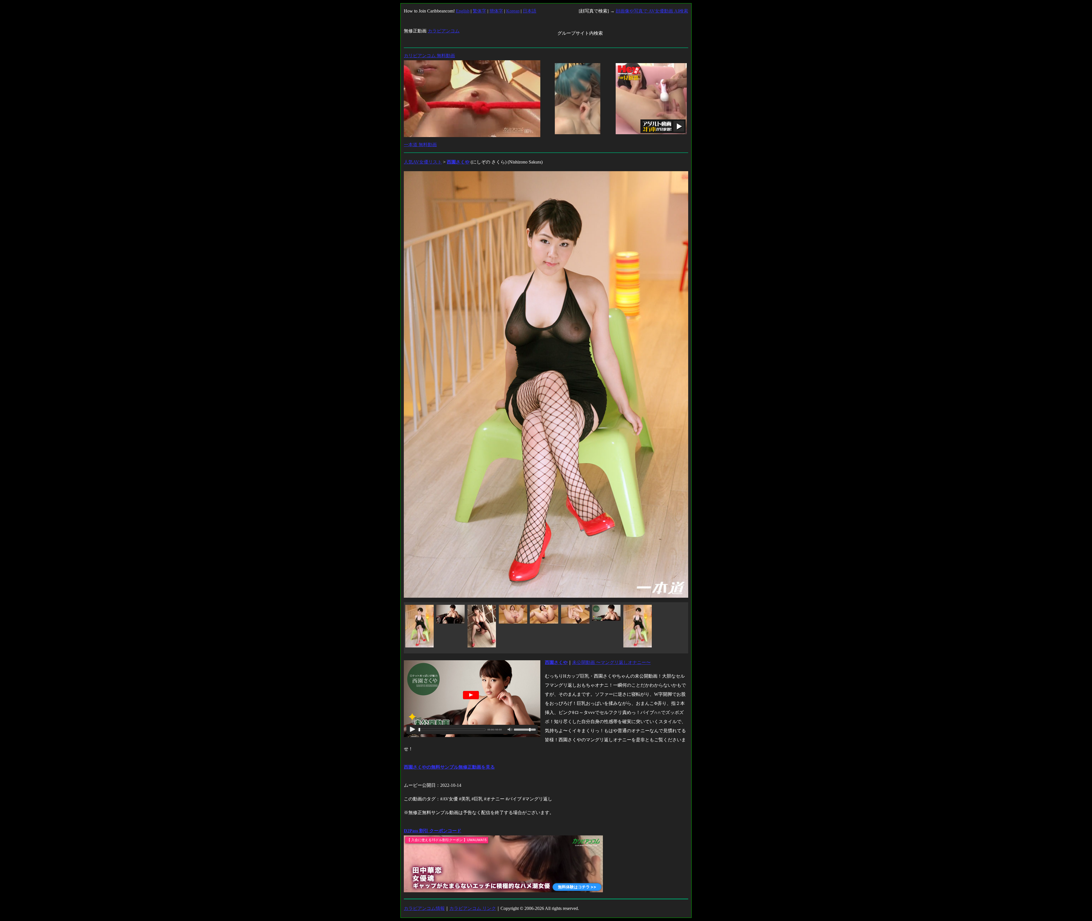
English (463, 11)
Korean (513, 11)
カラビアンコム (444, 30)
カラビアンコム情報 (424, 908)
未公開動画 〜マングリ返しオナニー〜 (611, 662)
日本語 (529, 11)
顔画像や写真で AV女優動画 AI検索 (652, 11)
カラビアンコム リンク (472, 908)
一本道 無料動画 (420, 144)
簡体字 (496, 11)
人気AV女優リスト (423, 162)
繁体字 (479, 11)
